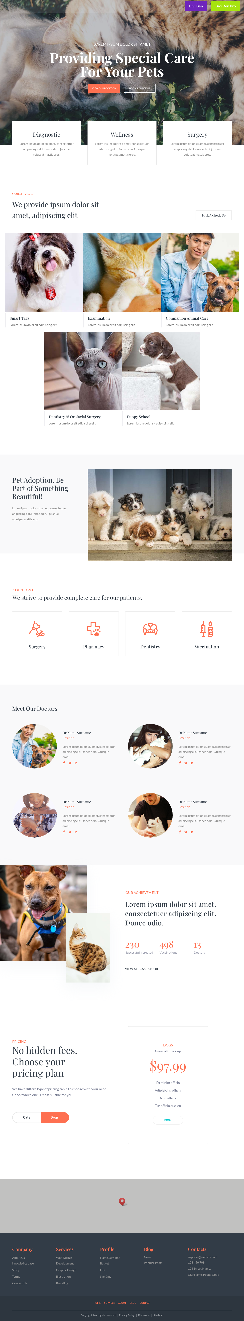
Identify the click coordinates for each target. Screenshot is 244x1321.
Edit (102, 1270)
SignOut (105, 1276)
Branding (62, 1283)
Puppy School (138, 416)
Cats (26, 1117)
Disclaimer (144, 1315)
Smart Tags (19, 318)
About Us (18, 1257)
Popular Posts (153, 1262)
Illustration (63, 1276)
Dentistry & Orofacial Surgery (75, 416)
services (109, 1302)
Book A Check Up (214, 215)
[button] (123, 1202)
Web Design (64, 1257)
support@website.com (202, 1257)
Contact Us (19, 1283)
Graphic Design (66, 1270)
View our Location (104, 88)
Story (15, 1270)
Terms (16, 1276)
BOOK (168, 1120)
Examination (99, 318)
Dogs (55, 1117)
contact (145, 1302)
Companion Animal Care (187, 318)
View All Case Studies (142, 969)
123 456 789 (196, 1262)
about (122, 1302)
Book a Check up (139, 88)
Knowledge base (23, 1263)
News (147, 1257)
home (97, 1302)
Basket (104, 1263)
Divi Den (196, 6)
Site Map (158, 1315)
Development (65, 1263)
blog (133, 1302)
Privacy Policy (127, 1315)
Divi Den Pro (225, 6)
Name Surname (110, 1257)
